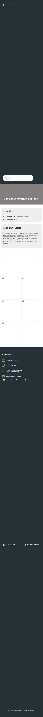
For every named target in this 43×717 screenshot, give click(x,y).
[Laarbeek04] (31, 288)
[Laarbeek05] (11, 288)
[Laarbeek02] (31, 311)
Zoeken (18, 174)
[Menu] (38, 177)
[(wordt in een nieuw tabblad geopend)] (11, 462)
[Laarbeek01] (11, 333)
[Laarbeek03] (11, 311)
